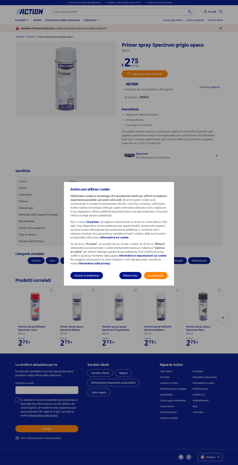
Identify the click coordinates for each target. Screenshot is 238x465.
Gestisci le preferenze (86, 275)
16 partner (92, 221)
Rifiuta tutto (130, 275)
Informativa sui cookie (114, 237)
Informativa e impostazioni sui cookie (142, 255)
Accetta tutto (156, 275)
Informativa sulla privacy (94, 263)
